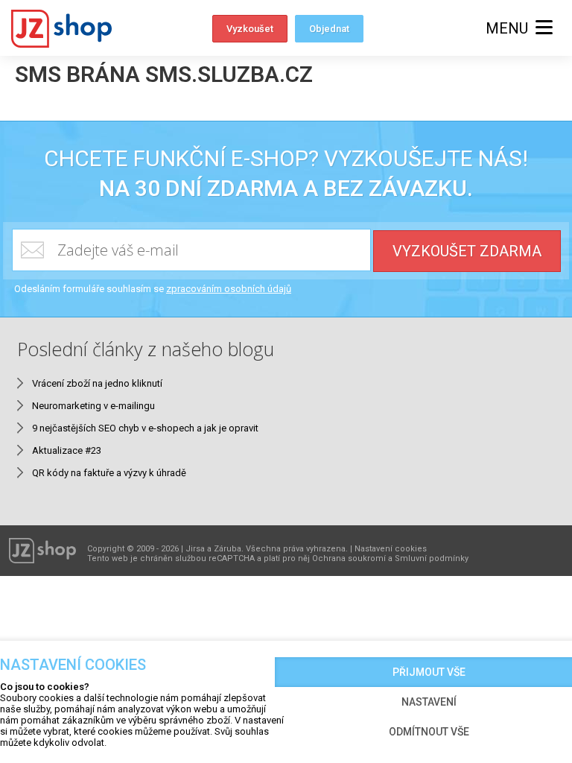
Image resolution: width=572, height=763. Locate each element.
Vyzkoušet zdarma (467, 251)
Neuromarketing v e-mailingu (93, 405)
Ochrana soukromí (349, 558)
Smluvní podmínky (431, 558)
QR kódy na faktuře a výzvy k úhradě (109, 472)
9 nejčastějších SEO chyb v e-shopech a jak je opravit (145, 428)
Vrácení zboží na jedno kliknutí (97, 383)
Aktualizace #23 (66, 450)
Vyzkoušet (249, 28)
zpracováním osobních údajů (228, 288)
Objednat (329, 28)
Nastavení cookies (391, 549)
